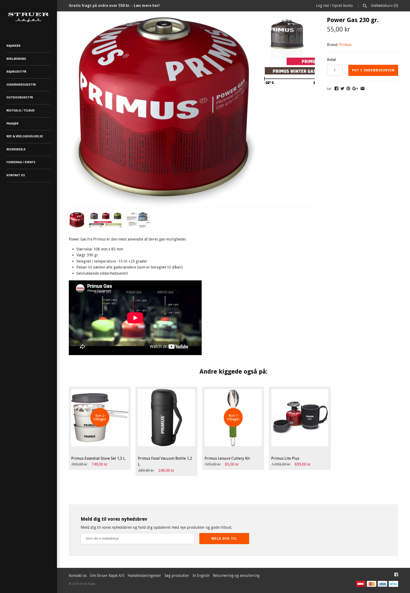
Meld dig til (224, 538)
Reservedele (16, 149)
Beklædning (16, 58)
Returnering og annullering (236, 575)
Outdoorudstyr (19, 97)
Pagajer (12, 123)
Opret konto (342, 5)
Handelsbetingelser (144, 575)
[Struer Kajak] (28, 17)
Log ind (322, 5)
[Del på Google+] (355, 88)
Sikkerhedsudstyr (21, 84)
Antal (331, 59)
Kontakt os (15, 175)
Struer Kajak (87, 583)
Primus (345, 44)
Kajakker (13, 45)
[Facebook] (396, 575)
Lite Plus (285, 458)
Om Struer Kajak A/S (107, 575)
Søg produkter (176, 575)
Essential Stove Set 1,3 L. (98, 458)
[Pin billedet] (348, 88)
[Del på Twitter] (342, 88)
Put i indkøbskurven (373, 70)
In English (201, 575)
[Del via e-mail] (362, 88)
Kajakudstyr (16, 71)
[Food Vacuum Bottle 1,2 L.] (166, 417)
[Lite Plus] (299, 417)
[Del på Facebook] (336, 88)
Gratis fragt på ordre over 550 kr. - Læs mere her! (114, 5)
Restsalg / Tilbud (20, 110)
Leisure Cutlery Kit (227, 458)
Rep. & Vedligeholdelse (24, 136)
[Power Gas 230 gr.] (164, 20)
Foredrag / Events (20, 162)
